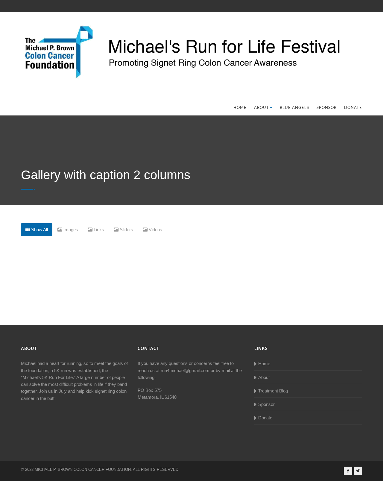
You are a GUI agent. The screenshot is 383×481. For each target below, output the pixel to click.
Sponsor (327, 108)
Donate (353, 108)
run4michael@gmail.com (185, 370)
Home (240, 108)
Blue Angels (294, 108)
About (261, 108)
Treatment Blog (273, 390)
